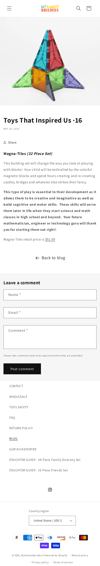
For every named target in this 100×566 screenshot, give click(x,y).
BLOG (13, 438)
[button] (9, 8)
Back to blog (53, 257)
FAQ (12, 417)
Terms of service (63, 562)
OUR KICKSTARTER (23, 449)
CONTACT (16, 386)
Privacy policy (40, 562)
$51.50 (50, 239)
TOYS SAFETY (19, 407)
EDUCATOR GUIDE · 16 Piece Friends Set (38, 470)
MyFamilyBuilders (32, 555)
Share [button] (12, 142)
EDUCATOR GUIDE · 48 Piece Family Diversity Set (45, 460)
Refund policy (80, 555)
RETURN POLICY (21, 428)
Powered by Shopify (55, 555)
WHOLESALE (18, 397)
